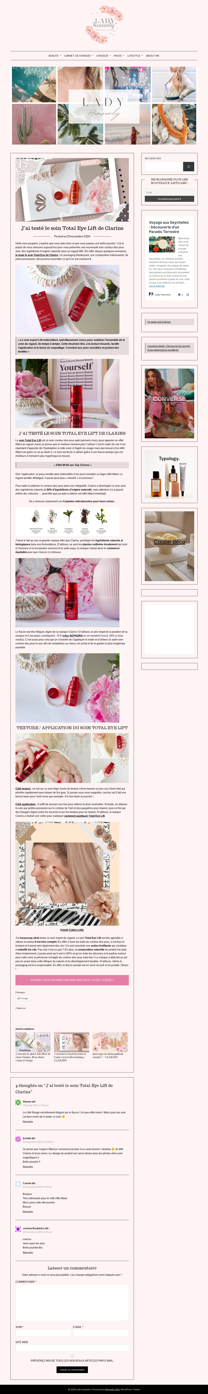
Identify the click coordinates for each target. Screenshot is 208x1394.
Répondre (28, 1121)
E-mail (78, 1327)
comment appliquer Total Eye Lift (84, 816)
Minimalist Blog (112, 1389)
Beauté (53, 55)
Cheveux (102, 55)
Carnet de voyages (77, 55)
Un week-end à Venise (159, 321)
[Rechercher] (188, 166)
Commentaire (26, 1281)
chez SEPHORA (73, 635)
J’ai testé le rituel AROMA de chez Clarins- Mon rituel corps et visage (32, 1057)
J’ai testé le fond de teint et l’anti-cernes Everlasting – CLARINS (70, 1057)
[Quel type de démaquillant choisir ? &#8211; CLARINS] (110, 1042)
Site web (21, 1342)
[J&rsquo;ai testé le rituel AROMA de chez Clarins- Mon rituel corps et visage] (33, 1042)
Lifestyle (133, 55)
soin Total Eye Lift (30, 440)
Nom (19, 1327)
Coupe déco (169, 541)
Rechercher (153, 158)
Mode (118, 55)
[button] (53, 758)
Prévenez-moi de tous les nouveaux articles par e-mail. (72, 1360)
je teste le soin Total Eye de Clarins (36, 255)
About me (152, 55)
